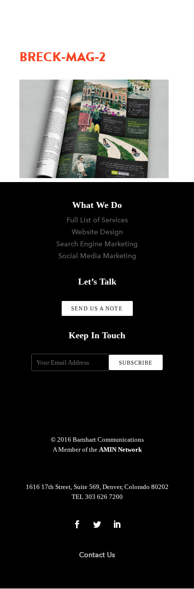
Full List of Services (97, 220)
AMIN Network (120, 449)
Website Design (97, 232)
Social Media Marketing (97, 256)
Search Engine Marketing (97, 244)
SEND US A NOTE (96, 308)
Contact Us (97, 555)
